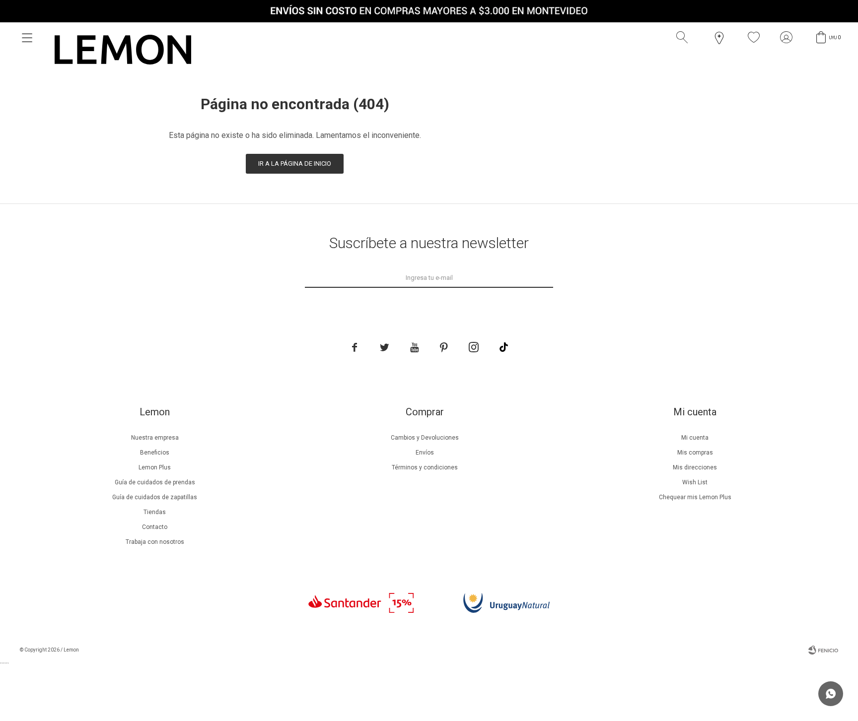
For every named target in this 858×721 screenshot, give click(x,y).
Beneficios (154, 452)
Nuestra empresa (155, 437)
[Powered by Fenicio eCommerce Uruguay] (823, 650)
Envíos (425, 452)
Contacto (154, 527)
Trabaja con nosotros (155, 541)
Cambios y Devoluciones (425, 437)
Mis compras (695, 452)
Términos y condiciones (425, 467)
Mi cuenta (695, 437)
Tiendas (154, 512)
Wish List (695, 482)
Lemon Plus (155, 467)
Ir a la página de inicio (294, 163)
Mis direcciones (695, 467)
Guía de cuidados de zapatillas (154, 497)
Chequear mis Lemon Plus (695, 497)
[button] (684, 37)
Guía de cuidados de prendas (155, 482)
